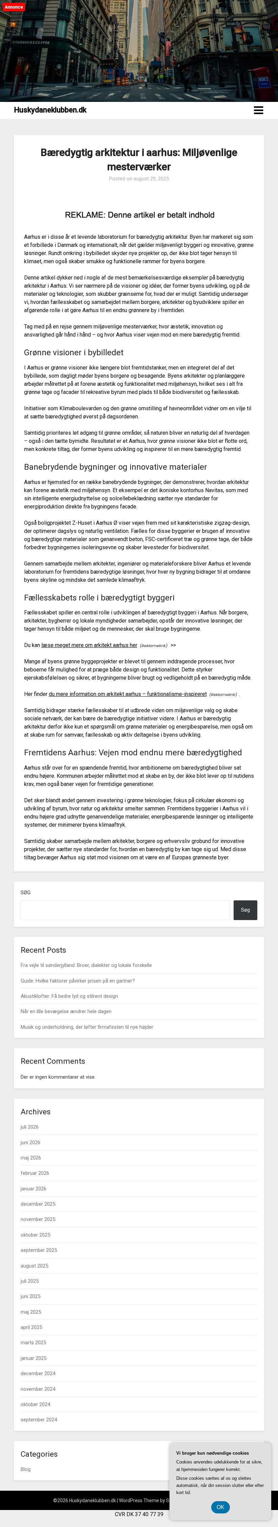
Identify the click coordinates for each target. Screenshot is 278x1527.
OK (220, 1507)
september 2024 (39, 1420)
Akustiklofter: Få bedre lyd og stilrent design (69, 996)
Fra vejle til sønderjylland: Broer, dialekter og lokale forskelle (86, 965)
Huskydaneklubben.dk (50, 110)
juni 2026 (30, 1142)
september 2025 (39, 1250)
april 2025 (31, 1327)
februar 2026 (35, 1173)
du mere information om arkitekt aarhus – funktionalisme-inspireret (128, 694)
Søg (26, 893)
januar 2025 (33, 1358)
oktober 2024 (35, 1404)
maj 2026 (31, 1158)
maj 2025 (31, 1312)
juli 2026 (30, 1127)
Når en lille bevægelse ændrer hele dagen (66, 1011)
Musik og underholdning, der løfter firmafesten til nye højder (87, 1027)
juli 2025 (30, 1281)
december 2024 (38, 1373)
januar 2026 (33, 1189)
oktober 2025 (35, 1235)
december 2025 (38, 1204)
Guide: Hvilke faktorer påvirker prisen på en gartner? (78, 981)
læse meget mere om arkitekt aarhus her (89, 645)
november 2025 (38, 1219)
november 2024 (38, 1389)
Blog (26, 1469)
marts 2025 (33, 1343)
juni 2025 (30, 1296)
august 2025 (34, 1266)
